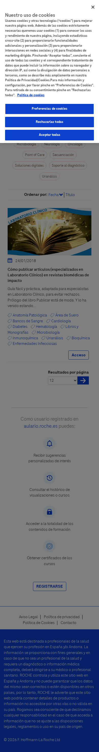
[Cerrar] (92, 7)
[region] (49, 71)
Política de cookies (30, 95)
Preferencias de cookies (49, 108)
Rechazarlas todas (49, 122)
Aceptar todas (49, 135)
